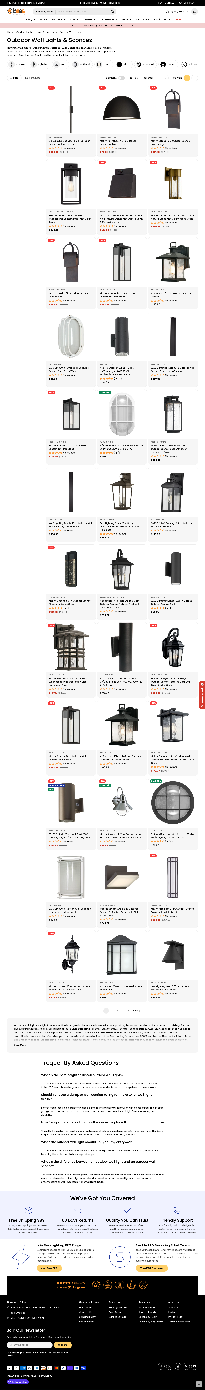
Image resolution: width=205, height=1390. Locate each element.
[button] (72, 25)
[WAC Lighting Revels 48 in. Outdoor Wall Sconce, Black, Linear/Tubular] (71, 492)
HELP (159, 2)
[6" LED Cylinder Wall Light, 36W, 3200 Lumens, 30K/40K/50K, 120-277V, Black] (71, 803)
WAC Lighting (158, 364)
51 (128, 1010)
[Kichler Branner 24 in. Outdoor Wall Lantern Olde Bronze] (71, 725)
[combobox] (74, 11)
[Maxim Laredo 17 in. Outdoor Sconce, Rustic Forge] (71, 262)
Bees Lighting (22, 1375)
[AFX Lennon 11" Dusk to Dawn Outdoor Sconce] (173, 262)
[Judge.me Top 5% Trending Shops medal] (143, 1284)
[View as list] (194, 78)
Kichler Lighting (159, 212)
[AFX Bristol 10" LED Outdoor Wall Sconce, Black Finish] (122, 955)
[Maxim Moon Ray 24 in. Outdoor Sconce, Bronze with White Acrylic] (173, 877)
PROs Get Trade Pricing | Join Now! (26, 2)
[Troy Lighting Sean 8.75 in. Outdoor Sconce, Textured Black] (173, 955)
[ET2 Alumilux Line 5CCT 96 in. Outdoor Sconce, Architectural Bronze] (71, 109)
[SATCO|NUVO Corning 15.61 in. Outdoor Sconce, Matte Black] (173, 492)
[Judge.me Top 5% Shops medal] (131, 1284)
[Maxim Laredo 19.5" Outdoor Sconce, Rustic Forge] (173, 109)
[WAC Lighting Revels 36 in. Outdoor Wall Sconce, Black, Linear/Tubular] (173, 336)
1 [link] (106, 1010)
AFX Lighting (157, 290)
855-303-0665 (187, 2)
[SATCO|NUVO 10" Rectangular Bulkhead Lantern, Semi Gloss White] (71, 877)
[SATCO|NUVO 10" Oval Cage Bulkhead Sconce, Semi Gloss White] (71, 336)
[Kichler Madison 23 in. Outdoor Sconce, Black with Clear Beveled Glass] (71, 955)
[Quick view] (91, 91)
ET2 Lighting (55, 137)
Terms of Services (47, 1352)
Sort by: (134, 77)
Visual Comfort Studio (61, 212)
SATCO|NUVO (55, 364)
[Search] (112, 11)
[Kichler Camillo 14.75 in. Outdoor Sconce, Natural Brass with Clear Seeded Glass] (173, 184)
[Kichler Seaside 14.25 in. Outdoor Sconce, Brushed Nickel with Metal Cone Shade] (122, 803)
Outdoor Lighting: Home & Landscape (36, 32)
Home (10, 32)
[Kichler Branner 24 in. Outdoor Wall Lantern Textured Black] (122, 262)
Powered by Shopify (41, 1375)
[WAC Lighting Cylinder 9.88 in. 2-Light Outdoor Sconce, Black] (173, 569)
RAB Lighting (106, 442)
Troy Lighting (107, 519)
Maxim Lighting (108, 137)
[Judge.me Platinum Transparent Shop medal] (107, 1284)
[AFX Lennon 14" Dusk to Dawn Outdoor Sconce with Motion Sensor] (122, 725)
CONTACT (170, 2)
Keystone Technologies (61, 830)
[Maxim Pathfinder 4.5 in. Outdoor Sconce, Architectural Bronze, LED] (122, 109)
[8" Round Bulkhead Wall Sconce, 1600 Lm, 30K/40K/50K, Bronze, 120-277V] (173, 803)
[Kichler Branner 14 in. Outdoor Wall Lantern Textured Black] (71, 414)
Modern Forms (158, 442)
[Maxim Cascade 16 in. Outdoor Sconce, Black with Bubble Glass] (71, 569)
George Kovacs (108, 905)
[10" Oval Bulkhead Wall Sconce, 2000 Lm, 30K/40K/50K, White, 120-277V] (122, 414)
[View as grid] (187, 78)
